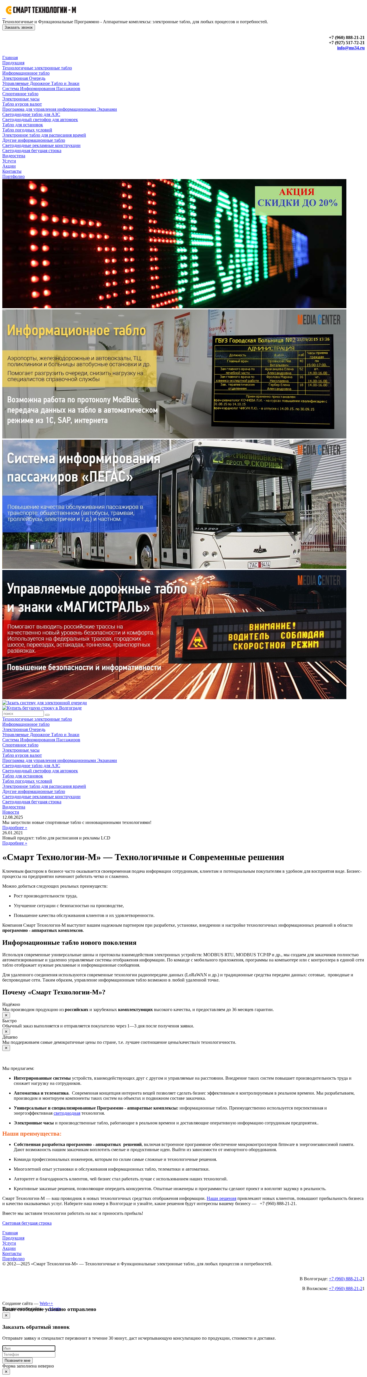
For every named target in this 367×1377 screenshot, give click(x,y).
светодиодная (67, 1113)
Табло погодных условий (27, 129)
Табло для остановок (22, 124)
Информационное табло (26, 73)
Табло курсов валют (22, 104)
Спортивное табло (20, 93)
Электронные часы (21, 98)
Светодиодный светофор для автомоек (40, 119)
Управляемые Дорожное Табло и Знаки (40, 83)
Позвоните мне (17, 1360)
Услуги (9, 160)
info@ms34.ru (351, 47)
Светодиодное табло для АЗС (31, 114)
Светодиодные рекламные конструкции (41, 145)
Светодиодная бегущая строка (31, 150)
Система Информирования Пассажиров (41, 88)
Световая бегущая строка (27, 1223)
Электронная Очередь (23, 78)
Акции (9, 166)
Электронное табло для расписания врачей (44, 135)
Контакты (12, 171)
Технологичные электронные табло (37, 67)
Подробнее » (14, 827)
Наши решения (221, 1198)
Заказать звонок (19, 27)
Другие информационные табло (33, 140)
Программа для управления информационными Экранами (59, 109)
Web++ (46, 1303)
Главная (10, 57)
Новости (10, 812)
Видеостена (13, 155)
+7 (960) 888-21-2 (345, 1278)
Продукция (13, 62)
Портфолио (13, 176)
